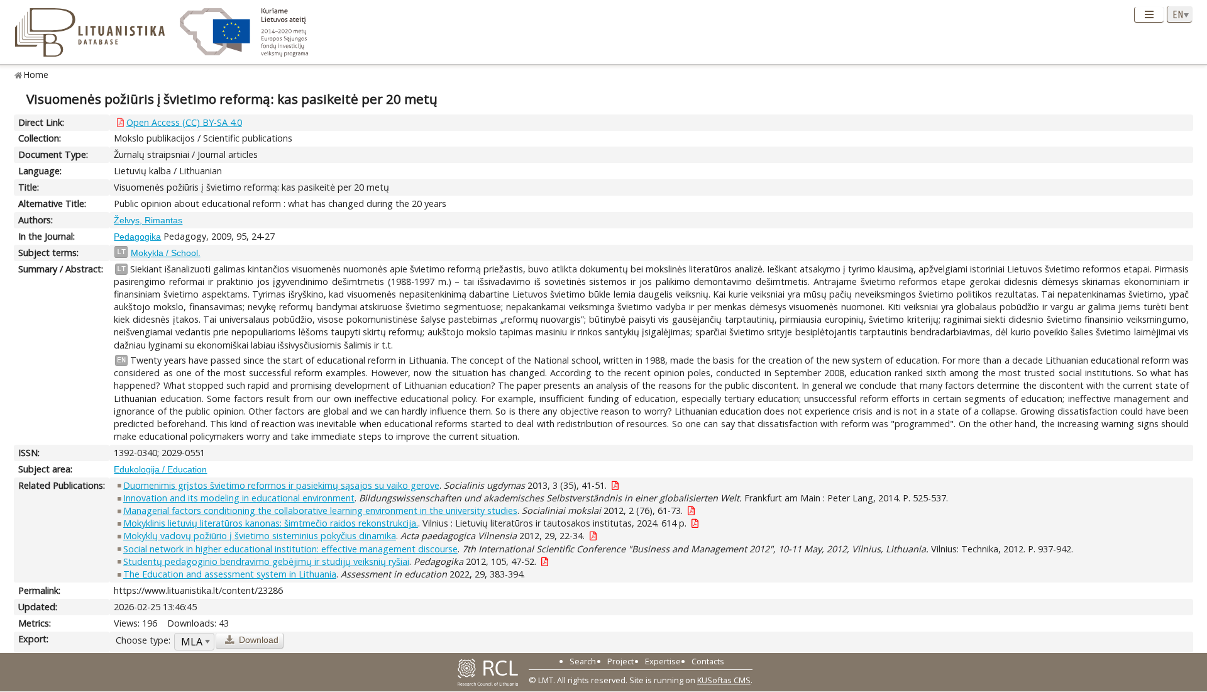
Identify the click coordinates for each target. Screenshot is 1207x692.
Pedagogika (137, 237)
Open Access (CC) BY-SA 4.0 (184, 122)
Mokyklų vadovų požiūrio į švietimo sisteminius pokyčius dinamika (259, 536)
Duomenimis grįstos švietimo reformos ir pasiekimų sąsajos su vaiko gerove (281, 485)
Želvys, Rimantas (148, 220)
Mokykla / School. (166, 253)
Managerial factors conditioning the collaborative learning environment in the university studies (320, 510)
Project (620, 661)
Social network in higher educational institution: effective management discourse (290, 549)
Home (36, 75)
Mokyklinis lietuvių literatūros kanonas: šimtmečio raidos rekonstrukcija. (270, 523)
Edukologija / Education (160, 469)
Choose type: (143, 640)
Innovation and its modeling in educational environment (239, 498)
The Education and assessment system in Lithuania (229, 574)
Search (583, 661)
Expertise (663, 661)
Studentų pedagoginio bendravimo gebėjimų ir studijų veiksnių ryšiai (266, 561)
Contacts (708, 661)
